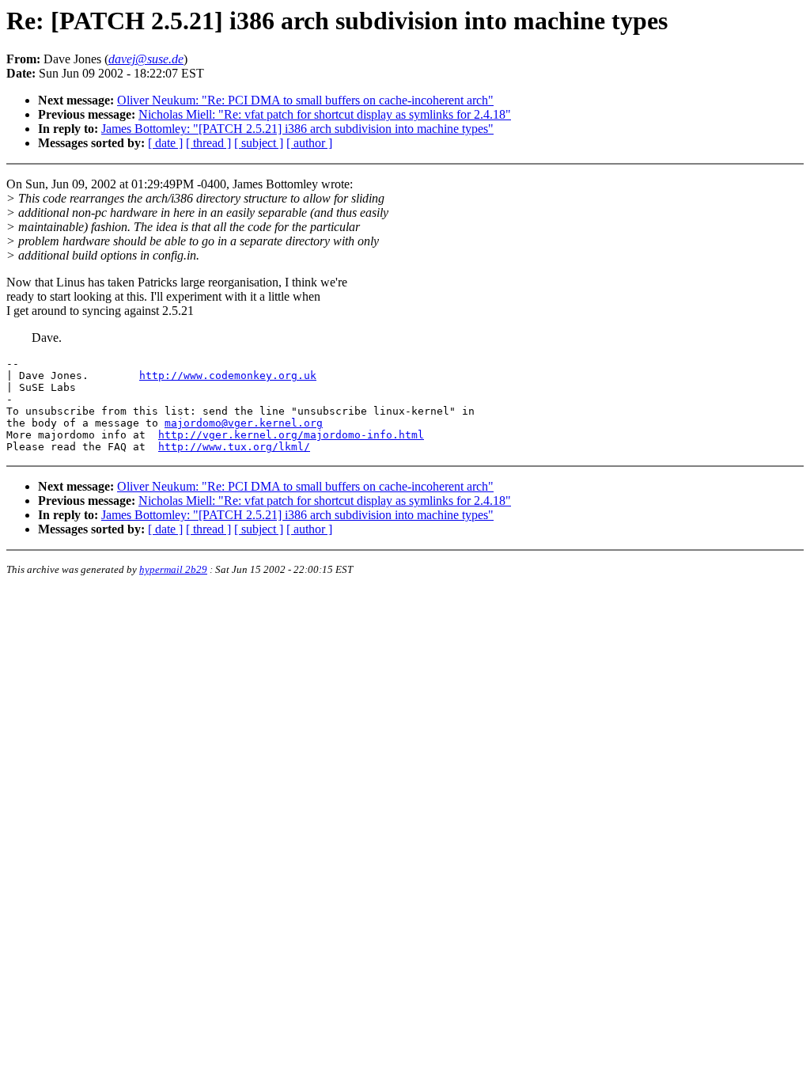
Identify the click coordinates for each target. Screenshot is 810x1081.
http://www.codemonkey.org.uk (227, 375)
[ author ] (309, 143)
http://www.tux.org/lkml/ (234, 447)
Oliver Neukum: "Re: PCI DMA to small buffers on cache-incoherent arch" (305, 100)
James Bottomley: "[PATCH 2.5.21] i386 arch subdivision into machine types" (297, 128)
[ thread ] (208, 143)
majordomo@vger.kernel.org (244, 423)
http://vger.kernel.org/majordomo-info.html (291, 435)
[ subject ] (258, 143)
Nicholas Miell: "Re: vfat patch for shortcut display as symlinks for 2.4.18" (324, 114)
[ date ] (165, 143)
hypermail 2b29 (173, 569)
